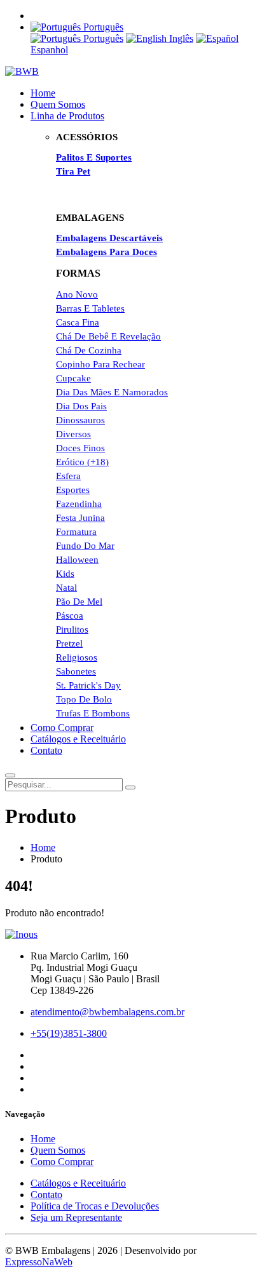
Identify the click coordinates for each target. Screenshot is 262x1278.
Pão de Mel (79, 601)
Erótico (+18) (82, 462)
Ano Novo (77, 294)
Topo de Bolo (84, 699)
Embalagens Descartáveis (109, 238)
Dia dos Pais (81, 406)
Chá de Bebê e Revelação (108, 336)
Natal (66, 588)
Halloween (77, 560)
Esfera (68, 476)
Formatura (76, 532)
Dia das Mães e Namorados (112, 392)
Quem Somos (58, 104)
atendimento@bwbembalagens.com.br (107, 1011)
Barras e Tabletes (90, 308)
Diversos (73, 434)
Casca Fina (77, 322)
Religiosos (76, 657)
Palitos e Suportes (94, 157)
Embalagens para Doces (106, 252)
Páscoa (69, 615)
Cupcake (73, 378)
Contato (46, 750)
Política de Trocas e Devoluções (95, 1206)
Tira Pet (73, 171)
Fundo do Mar (85, 546)
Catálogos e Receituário (78, 739)
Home (43, 93)
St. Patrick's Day (88, 685)
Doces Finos (80, 448)
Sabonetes (76, 671)
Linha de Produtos (67, 115)
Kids (65, 574)
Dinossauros (80, 420)
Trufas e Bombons (93, 713)
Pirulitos (72, 629)
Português (102, 38)
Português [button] (102, 27)
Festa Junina (80, 518)
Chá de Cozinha (88, 350)
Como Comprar (62, 727)
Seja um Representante (76, 1217)
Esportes (73, 490)
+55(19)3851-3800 (69, 1033)
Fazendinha (79, 504)
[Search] (130, 787)
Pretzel (69, 643)
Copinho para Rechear (100, 364)
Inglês (180, 38)
